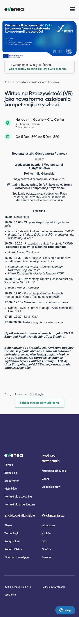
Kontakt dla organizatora (19, 504)
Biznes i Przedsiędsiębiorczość (20, 82)
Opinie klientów (51, 486)
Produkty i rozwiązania (51, 458)
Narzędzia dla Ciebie (54, 471)
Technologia (11, 533)
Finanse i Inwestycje (16, 557)
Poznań (46, 557)
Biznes (8, 525)
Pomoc (8, 464)
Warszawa (48, 525)
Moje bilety (10, 488)
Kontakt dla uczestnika (18, 496)
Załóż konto (11, 480)
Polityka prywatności (53, 587)
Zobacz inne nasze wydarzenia (39, 402)
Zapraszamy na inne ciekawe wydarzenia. (38, 68)
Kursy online (11, 541)
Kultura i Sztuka (14, 549)
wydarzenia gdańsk (48, 82)
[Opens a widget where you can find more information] (65, 610)
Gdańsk (46, 549)
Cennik (46, 479)
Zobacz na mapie (25, 127)
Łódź (45, 541)
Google (39, 394)
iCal (31, 394)
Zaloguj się (10, 472)
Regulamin (10, 594)
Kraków (46, 533)
